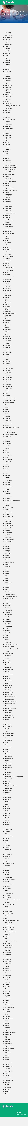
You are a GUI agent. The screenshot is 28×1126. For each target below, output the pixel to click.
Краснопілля (9, 519)
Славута (7, 895)
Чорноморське (9, 1048)
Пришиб (7, 815)
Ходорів (7, 1012)
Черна (7, 1037)
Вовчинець (8, 224)
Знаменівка (8, 386)
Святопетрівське (10, 879)
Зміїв (6, 382)
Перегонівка (8, 763)
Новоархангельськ (10, 697)
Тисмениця (8, 964)
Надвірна (8, 662)
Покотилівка (8, 799)
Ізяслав (7, 411)
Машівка (7, 619)
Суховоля (8, 948)
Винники (7, 192)
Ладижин (7, 548)
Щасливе (7, 1078)
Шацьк (7, 1064)
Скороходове (9, 893)
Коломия (7, 478)
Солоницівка (9, 913)
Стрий (7, 936)
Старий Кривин (9, 927)
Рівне (6, 840)
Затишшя (7, 363)
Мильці (7, 637)
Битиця (7, 101)
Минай (7, 640)
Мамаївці (7, 605)
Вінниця (7, 215)
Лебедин (7, 551)
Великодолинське (10, 181)
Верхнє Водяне (9, 188)
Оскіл (6, 749)
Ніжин (6, 676)
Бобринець (8, 122)
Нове (6, 683)
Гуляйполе (8, 290)
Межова (7, 624)
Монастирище (9, 653)
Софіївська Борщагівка (12, 920)
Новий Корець (9, 690)
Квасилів (7, 448)
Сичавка (7, 886)
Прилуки (7, 813)
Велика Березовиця (11, 165)
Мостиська (8, 656)
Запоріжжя (8, 361)
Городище (8, 279)
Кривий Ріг (8, 528)
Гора (6, 272)
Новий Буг (8, 688)
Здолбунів (8, 373)
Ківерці (7, 452)
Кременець (8, 521)
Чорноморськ (9, 1046)
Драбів (7, 327)
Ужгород (7, 984)
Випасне (7, 197)
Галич (6, 247)
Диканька (7, 302)
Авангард (8, 33)
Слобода (7, 902)
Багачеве (8, 49)
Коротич (7, 498)
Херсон (7, 1002)
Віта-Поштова (9, 220)
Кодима (7, 466)
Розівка (7, 852)
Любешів (7, 585)
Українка (7, 986)
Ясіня (6, 1094)
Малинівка (8, 603)
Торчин (7, 973)
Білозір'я (7, 112)
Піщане (7, 795)
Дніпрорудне (9, 311)
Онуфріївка (8, 740)
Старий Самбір (9, 929)
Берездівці (8, 87)
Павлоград (8, 756)
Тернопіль (8, 959)
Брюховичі (8, 149)
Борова (7, 140)
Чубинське (8, 1053)
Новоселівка (8, 710)
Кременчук (8, 523)
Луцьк (6, 578)
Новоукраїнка (9, 715)
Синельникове (9, 884)
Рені (6, 834)
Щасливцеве (9, 1080)
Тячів (6, 980)
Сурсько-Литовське (11, 941)
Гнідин (7, 265)
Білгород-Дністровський (12, 106)
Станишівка (8, 923)
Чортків (7, 1050)
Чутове (7, 1059)
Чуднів (7, 1057)
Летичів (7, 555)
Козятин (7, 475)
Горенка (7, 274)
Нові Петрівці (9, 694)
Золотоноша (8, 389)
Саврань (7, 866)
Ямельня (7, 1091)
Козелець (7, 471)
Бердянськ (8, 78)
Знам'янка (8, 384)
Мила (6, 635)
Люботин (7, 587)
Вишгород (8, 201)
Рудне (7, 861)
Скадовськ (8, 888)
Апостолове (8, 44)
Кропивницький (9, 539)
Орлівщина (8, 747)
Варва (7, 158)
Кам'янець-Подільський (12, 427)
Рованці (7, 843)
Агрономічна (8, 35)
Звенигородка (9, 368)
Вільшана (8, 208)
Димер (7, 304)
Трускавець (8, 975)
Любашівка (8, 583)
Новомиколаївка (10, 703)
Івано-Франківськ (10, 398)
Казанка (7, 416)
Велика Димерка (10, 170)
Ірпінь (6, 414)
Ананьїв (7, 39)
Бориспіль (8, 138)
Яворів (7, 1085)
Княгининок (8, 459)
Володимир (8, 231)
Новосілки (8, 713)
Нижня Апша (9, 674)
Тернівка (7, 957)
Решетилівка (9, 836)
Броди (7, 147)
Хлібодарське (9, 1005)
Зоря (6, 393)
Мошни (7, 658)
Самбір (7, 870)
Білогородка (8, 108)
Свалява (7, 875)
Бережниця (8, 85)
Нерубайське (9, 669)
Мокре (7, 651)
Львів (6, 580)
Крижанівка (8, 532)
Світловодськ (9, 877)
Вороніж (7, 238)
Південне (8, 783)
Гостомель (8, 286)
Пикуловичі (8, 779)
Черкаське (8, 1034)
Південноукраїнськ (10, 786)
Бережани (8, 83)
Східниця (7, 950)
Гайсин (7, 245)
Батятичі (7, 65)
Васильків (8, 163)
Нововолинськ (9, 699)
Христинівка (8, 1018)
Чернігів (7, 1041)
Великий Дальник (10, 174)
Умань (7, 989)
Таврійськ (8, 952)
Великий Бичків (9, 172)
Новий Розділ (9, 692)
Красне (7, 514)
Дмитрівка (8, 306)
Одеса (7, 731)
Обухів (7, 722)
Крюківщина (8, 541)
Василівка (8, 160)
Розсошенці (8, 854)
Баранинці (8, 62)
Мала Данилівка (10, 594)
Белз (6, 74)
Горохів (7, 284)
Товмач (7, 966)
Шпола (7, 1075)
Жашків (7, 343)
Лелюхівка (8, 553)
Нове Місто (8, 685)
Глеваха (7, 258)
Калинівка (8, 421)
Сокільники (8, 911)
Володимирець (9, 233)
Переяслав (8, 767)
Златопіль (8, 379)
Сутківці (7, 943)
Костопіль (8, 503)
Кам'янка (7, 430)
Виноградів (8, 195)
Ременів (7, 831)
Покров (7, 802)
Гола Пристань (9, 268)
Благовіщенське (10, 119)
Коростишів (8, 496)
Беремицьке (8, 94)
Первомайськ (9, 758)
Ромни (7, 859)
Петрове (7, 774)
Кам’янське (8, 436)
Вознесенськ (9, 227)
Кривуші (7, 530)
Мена (6, 628)
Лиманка (7, 557)
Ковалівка (8, 462)
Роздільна (8, 850)
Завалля (7, 357)
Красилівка (8, 512)
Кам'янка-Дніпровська (11, 434)
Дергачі (7, 297)
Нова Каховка (9, 681)
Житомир (7, 347)
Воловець (8, 229)
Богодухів (8, 126)
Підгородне (8, 788)
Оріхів (7, 745)
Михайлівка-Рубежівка (12, 644)
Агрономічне (8, 37)
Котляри (7, 505)
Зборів (7, 366)
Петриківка (8, 772)
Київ (6, 450)
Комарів (7, 482)
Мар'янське (8, 610)
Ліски (6, 569)
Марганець (8, 612)
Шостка (7, 1073)
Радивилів (8, 827)
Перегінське (8, 761)
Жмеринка (8, 350)
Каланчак (8, 418)
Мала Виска (8, 592)
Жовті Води (8, 352)
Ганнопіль (8, 249)
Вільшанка (8, 211)
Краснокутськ (9, 516)
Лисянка (7, 567)
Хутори (7, 1023)
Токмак (7, 968)
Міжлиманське (9, 646)
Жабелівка (8, 341)
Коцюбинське (9, 507)
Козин (6, 473)
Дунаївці (7, 336)
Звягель (7, 370)
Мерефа (7, 630)
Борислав (8, 135)
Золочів (7, 391)
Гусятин (7, 293)
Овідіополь (8, 726)
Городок (7, 281)
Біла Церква (8, 103)
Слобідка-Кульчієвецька (12, 900)
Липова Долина (9, 562)
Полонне (7, 806)
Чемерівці (8, 1028)
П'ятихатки (8, 754)
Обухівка (7, 724)
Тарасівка (8, 954)
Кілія (6, 457)
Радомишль (8, 829)
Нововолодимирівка (11, 701)
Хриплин (7, 1016)
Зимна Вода (8, 377)
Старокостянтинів (10, 932)
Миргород (8, 642)
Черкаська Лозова (10, 1032)
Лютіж (6, 589)
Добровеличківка (10, 313)
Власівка (7, 222)
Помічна (7, 811)
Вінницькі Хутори (10, 213)
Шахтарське (8, 1062)
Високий (7, 199)
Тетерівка (8, 961)
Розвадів (7, 847)
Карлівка (7, 441)
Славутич (8, 897)
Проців (7, 818)
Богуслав (8, 131)
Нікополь (7, 678)
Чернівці (7, 1039)
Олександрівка (9, 733)
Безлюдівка (8, 71)
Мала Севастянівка (11, 596)
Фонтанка (8, 998)
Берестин (8, 96)
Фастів (7, 993)
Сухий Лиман (9, 945)
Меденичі (8, 621)
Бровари (7, 144)
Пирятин (7, 781)
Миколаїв (8, 633)
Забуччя (7, 354)
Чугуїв (7, 1055)
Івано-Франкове (10, 400)
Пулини (7, 820)
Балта (7, 55)
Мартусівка (8, 615)
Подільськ (8, 797)
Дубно (7, 332)
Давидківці (8, 295)
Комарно (7, 484)
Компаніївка (8, 487)
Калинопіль (8, 423)
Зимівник (7, 375)
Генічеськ (8, 254)
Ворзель (7, 236)
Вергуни (7, 183)
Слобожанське (9, 904)
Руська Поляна (9, 863)
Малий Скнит (9, 598)
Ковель (7, 464)
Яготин (7, 1089)
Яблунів (7, 1082)
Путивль (7, 822)
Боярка (7, 142)
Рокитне (7, 856)
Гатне (6, 252)
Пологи (7, 804)
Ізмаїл (7, 407)
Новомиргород (9, 706)
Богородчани (9, 128)
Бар (6, 58)
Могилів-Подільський (11, 649)
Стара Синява (9, 925)
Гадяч (6, 240)
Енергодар (8, 338)
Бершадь (7, 99)
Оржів (6, 742)
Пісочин (7, 792)
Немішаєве (8, 667)
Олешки (7, 738)
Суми (6, 939)
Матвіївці (7, 617)
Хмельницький (9, 1007)
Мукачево (8, 660)
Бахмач (7, 67)
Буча (6, 154)
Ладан (7, 546)
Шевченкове (8, 1066)
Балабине (8, 51)
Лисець (7, 564)
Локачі (7, 573)
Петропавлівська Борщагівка (14, 777)
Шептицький (8, 1071)
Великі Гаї (8, 176)
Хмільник (7, 1009)
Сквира (7, 891)
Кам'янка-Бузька (10, 432)
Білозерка (8, 110)
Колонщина (8, 480)
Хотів (6, 1014)
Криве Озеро (9, 525)
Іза (5, 405)
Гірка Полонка (9, 256)
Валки (7, 156)
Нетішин (7, 671)
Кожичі (7, 468)
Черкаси (7, 1030)
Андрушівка (8, 42)
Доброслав (8, 316)
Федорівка (8, 996)
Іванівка (7, 395)
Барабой (7, 60)
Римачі (7, 838)
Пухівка (7, 824)
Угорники (7, 982)
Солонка (7, 916)
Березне (7, 92)
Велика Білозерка (10, 167)
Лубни (7, 576)
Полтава (7, 808)
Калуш (7, 425)
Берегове (8, 81)
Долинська (8, 320)
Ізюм (6, 409)
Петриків (7, 770)
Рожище (7, 845)
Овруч (7, 729)
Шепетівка (8, 1069)
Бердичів (7, 76)
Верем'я (7, 185)
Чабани (7, 1025)
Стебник (7, 934)
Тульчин (7, 977)
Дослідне (7, 325)
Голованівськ (9, 270)
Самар (7, 868)
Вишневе (7, 204)
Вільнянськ (8, 206)
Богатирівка (8, 124)
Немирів (7, 665)
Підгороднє (8, 790)
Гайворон (8, 243)
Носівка (7, 719)
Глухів (7, 263)
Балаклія (7, 53)
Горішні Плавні (9, 277)
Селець (7, 881)
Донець (7, 322)
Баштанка (8, 69)
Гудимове (8, 288)
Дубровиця (8, 334)
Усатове (7, 991)
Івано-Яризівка (9, 402)
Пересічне (8, 765)
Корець (7, 491)
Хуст (6, 1021)
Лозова (7, 571)
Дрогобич (8, 329)
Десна (7, 300)
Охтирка (7, 751)
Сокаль (7, 909)
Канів (6, 439)
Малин (7, 601)
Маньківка (8, 608)
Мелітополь (8, 626)
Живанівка (8, 345)
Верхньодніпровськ (11, 190)
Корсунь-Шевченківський (12, 500)
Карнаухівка (8, 443)
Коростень (8, 494)
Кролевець (8, 537)
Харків (7, 1000)
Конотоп (7, 489)
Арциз (6, 46)
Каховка (7, 446)
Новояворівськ (9, 717)
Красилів (7, 509)
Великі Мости (9, 179)
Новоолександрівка (11, 708)
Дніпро (7, 309)
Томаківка (8, 970)
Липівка (7, 560)
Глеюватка (8, 261)
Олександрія (9, 735)
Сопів (6, 918)
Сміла (6, 907)
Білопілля (8, 115)
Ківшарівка (8, 455)
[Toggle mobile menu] (25, 2)
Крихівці (7, 535)
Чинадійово (8, 1043)
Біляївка (7, 117)
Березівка (8, 90)
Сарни (7, 872)
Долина (7, 318)
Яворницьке (8, 1087)
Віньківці (7, 217)
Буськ (6, 151)
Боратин (7, 133)
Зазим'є (7, 359)
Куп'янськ (8, 544)
